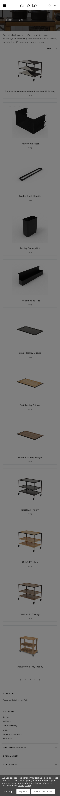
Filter (50, 48)
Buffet (6, 717)
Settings (8, 791)
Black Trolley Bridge (30, 353)
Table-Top (7, 721)
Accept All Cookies (43, 791)
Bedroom (7, 739)
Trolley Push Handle (30, 196)
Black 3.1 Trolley (30, 510)
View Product (30, 91)
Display (6, 730)
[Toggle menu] (11, 5)
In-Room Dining (10, 726)
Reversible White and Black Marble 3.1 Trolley (30, 91)
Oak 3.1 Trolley (30, 562)
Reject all (23, 791)
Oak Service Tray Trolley (30, 666)
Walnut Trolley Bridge (30, 457)
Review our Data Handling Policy (15, 700)
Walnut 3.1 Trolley (30, 614)
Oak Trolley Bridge (30, 405)
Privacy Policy (24, 785)
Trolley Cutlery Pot (30, 248)
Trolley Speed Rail (30, 300)
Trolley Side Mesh (29, 143)
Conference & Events (12, 734)
